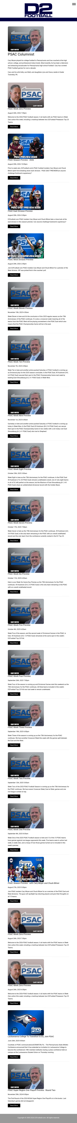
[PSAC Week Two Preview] (26, 776)
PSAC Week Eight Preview (19, 469)
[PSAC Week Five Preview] (26, 623)
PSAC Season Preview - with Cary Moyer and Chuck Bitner (33, 883)
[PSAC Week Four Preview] (26, 674)
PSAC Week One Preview (19, 829)
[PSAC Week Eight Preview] (26, 467)
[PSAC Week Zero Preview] (26, 106)
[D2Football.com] (38, 16)
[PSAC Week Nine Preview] (26, 413)
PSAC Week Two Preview (19, 778)
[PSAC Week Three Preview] (26, 725)
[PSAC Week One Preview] (26, 827)
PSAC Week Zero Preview (19, 109)
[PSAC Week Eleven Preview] (26, 306)
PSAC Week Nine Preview (19, 415)
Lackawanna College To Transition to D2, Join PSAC (31, 1036)
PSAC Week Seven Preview (20, 523)
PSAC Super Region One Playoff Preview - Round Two (31, 1090)
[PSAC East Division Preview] (26, 209)
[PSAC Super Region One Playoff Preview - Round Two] (26, 1088)
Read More (14, 127)
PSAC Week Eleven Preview (20, 308)
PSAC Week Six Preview (18, 574)
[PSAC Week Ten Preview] (26, 359)
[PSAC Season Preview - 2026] (26, 158)
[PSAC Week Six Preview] (26, 571)
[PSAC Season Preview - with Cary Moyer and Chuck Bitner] (26, 881)
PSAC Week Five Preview (19, 625)
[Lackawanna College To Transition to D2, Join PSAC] (26, 1034)
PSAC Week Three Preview (20, 727)
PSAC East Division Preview (20, 211)
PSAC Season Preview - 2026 (21, 160)
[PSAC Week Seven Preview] (26, 520)
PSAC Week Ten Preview (19, 362)
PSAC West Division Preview (20, 259)
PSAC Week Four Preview (19, 676)
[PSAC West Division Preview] (26, 257)
